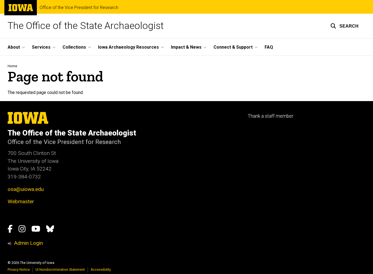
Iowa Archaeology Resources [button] (128, 47)
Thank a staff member (270, 116)
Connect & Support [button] (233, 47)
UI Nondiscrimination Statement (60, 269)
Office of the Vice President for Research (79, 7)
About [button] (14, 47)
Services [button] (41, 47)
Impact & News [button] (186, 47)
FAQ (269, 47)
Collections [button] (74, 47)
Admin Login (28, 243)
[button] (344, 26)
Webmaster (21, 201)
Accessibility (101, 269)
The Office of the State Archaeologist (86, 26)
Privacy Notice (19, 269)
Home (12, 66)
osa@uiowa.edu (26, 189)
